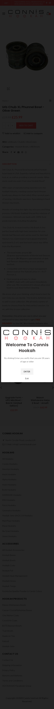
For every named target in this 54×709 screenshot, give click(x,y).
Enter (27, 371)
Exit (27, 378)
